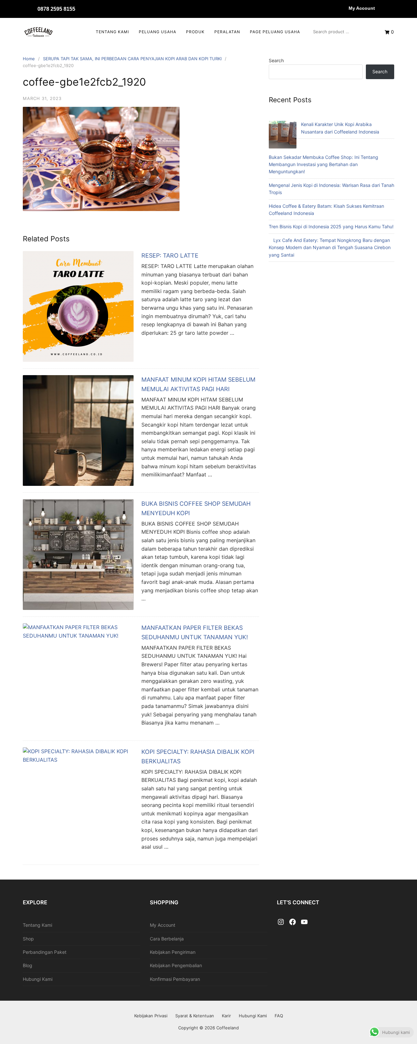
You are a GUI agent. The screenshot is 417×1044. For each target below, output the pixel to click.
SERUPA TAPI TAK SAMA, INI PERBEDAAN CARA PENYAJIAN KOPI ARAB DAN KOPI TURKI (132, 58)
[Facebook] (292, 922)
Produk (195, 31)
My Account (362, 8)
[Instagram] (281, 922)
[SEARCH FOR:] (342, 31)
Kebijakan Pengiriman (172, 952)
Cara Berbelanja (167, 938)
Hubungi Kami (37, 979)
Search (276, 60)
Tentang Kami (112, 31)
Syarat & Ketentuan (194, 1015)
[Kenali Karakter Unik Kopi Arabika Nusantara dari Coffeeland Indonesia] (282, 135)
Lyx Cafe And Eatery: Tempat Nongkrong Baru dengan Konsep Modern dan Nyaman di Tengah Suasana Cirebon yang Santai (330, 247)
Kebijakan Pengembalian (176, 965)
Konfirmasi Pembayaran (175, 979)
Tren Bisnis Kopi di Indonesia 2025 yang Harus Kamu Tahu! (331, 226)
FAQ (279, 1015)
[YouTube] (304, 922)
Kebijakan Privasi (150, 1015)
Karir (226, 1015)
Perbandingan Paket (44, 952)
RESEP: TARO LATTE (169, 255)
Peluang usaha (157, 31)
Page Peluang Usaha (275, 31)
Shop (28, 938)
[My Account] (342, 8)
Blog (27, 965)
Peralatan (227, 31)
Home (29, 58)
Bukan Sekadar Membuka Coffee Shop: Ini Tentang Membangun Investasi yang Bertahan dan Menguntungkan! (323, 164)
